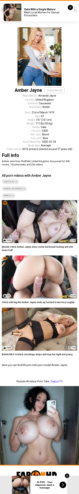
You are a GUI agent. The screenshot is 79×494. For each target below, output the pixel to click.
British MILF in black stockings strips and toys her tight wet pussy (37, 354)
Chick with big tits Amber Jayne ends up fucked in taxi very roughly (38, 302)
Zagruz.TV (56, 381)
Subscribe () (54, 90)
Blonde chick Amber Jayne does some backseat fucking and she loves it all (37, 248)
